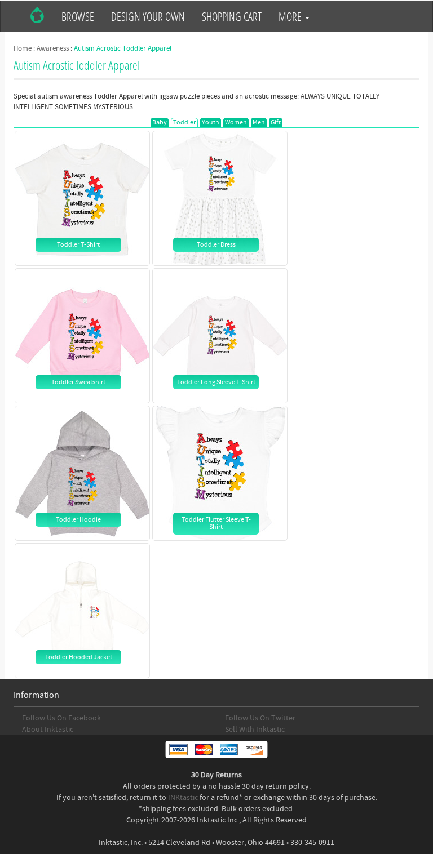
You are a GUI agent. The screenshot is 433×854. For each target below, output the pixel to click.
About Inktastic (47, 729)
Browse (77, 16)
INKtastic (183, 798)
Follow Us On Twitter (260, 718)
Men (259, 122)
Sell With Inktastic (255, 729)
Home (23, 48)
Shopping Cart (232, 16)
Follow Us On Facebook (61, 718)
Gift (276, 122)
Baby (159, 122)
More (291, 16)
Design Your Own (148, 16)
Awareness (53, 48)
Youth (210, 122)
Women (236, 122)
